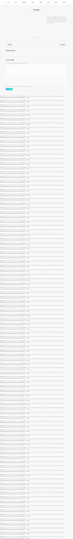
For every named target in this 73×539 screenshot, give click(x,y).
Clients (38, 37)
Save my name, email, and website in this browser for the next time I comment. (19, 86)
